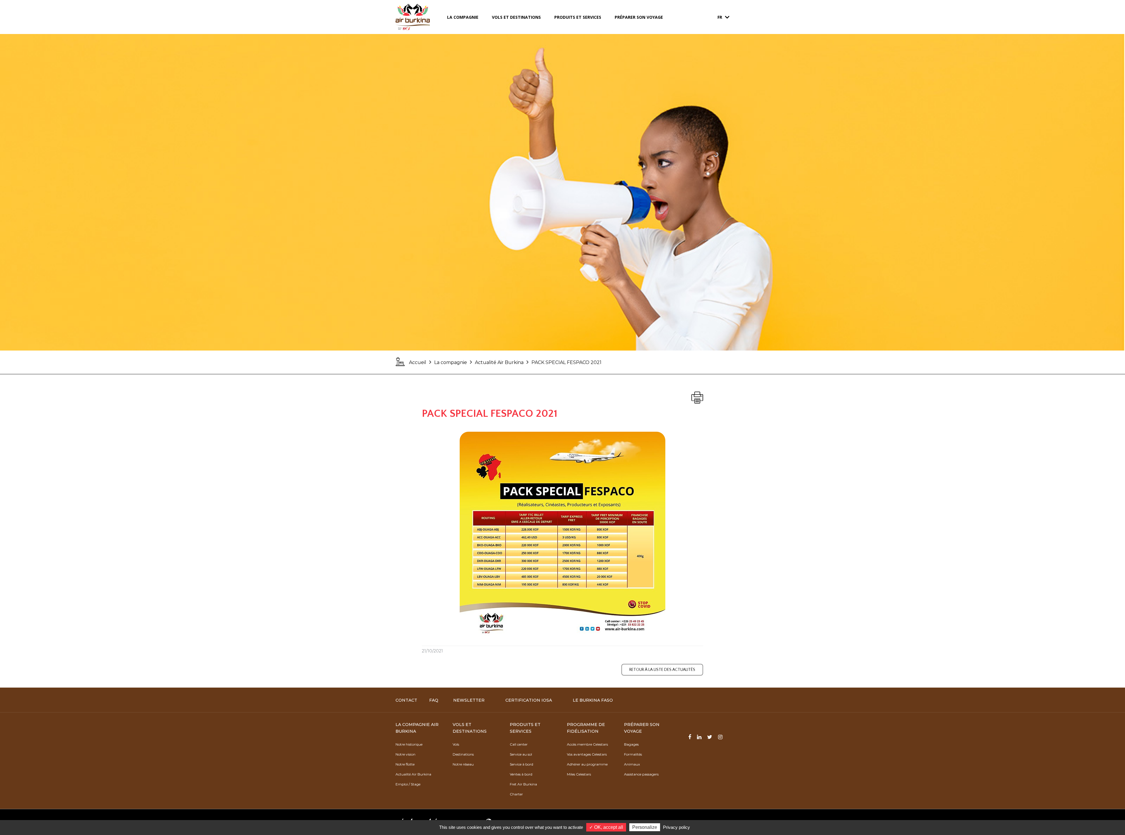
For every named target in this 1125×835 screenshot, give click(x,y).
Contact (406, 700)
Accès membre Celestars (587, 744)
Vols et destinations (516, 17)
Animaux (632, 764)
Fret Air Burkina (523, 784)
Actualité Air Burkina (499, 362)
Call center (519, 744)
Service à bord (521, 764)
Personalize (644, 827)
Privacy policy (676, 827)
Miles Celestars (579, 774)
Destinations (463, 754)
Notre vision (405, 754)
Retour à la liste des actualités (662, 669)
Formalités (633, 754)
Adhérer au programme (587, 764)
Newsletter (469, 700)
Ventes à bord (521, 774)
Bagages (631, 744)
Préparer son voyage (639, 17)
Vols (456, 744)
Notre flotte (405, 764)
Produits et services (577, 17)
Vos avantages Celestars (587, 754)
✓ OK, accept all (606, 827)
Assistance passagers (641, 774)
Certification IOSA (528, 700)
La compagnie (462, 17)
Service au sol (521, 754)
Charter (516, 794)
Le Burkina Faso (593, 700)
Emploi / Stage (408, 784)
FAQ (433, 700)
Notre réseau (463, 764)
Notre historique (409, 744)
